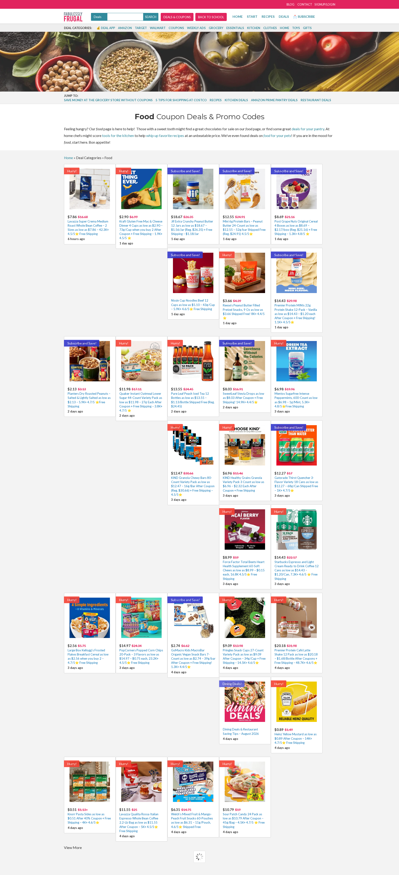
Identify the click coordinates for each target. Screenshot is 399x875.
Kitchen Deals (236, 100)
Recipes (268, 16)
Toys (296, 28)
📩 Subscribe (304, 16)
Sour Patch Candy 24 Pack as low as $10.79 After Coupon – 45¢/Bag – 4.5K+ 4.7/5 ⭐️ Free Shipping (244, 818)
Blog (290, 4)
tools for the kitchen (118, 135)
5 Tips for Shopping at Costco (181, 100)
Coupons (176, 28)
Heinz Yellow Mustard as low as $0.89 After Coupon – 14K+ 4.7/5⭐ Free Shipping (296, 735)
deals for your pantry (308, 129)
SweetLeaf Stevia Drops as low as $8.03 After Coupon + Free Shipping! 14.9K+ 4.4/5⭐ (243, 395)
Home (238, 16)
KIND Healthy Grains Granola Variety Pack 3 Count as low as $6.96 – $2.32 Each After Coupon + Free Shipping (243, 481)
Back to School (211, 17)
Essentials (235, 28)
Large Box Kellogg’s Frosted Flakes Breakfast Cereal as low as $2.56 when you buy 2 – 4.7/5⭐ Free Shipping (88, 654)
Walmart (158, 28)
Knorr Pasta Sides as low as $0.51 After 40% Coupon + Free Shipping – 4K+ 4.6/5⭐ (89, 815)
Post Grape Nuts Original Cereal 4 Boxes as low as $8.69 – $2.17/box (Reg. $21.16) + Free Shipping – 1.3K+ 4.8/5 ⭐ (296, 225)
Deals (284, 16)
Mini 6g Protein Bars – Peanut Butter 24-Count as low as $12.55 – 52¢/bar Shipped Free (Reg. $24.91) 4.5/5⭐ (244, 225)
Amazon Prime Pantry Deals (274, 100)
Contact (304, 4)
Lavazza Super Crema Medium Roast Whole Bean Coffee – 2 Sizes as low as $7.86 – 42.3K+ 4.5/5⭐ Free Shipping (88, 225)
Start (252, 16)
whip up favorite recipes (165, 135)
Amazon (125, 28)
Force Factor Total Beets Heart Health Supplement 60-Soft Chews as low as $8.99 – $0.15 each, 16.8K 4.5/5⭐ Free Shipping (244, 568)
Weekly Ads (196, 28)
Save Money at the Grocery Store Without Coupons (108, 100)
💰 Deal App (106, 28)
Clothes (270, 28)
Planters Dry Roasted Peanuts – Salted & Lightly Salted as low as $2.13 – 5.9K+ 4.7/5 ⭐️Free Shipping (89, 397)
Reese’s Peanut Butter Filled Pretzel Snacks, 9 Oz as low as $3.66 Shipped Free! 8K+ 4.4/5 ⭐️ (244, 309)
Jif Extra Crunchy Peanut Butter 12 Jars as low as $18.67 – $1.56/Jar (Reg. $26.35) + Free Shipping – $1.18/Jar (192, 225)
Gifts (307, 28)
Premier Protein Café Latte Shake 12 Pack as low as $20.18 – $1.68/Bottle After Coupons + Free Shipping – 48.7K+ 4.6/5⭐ (296, 654)
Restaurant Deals (316, 100)
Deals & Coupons (177, 17)
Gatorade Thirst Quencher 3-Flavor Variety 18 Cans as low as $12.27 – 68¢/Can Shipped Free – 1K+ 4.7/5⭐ (296, 481)
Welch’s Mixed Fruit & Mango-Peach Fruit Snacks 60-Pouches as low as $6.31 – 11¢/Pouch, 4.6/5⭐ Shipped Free (192, 818)
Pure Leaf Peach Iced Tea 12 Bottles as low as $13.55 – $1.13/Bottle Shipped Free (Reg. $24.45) (193, 397)
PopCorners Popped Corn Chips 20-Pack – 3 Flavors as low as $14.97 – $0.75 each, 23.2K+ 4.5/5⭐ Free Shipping (141, 654)
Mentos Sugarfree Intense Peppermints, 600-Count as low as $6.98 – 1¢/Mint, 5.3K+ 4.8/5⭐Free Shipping (296, 397)
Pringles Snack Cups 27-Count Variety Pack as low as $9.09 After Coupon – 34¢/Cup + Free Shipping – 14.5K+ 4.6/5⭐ (244, 654)
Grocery (216, 28)
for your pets (277, 135)
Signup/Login (324, 4)
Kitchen (253, 28)
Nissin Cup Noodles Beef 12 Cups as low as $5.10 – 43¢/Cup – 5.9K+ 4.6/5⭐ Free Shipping (193, 305)
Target (141, 28)
